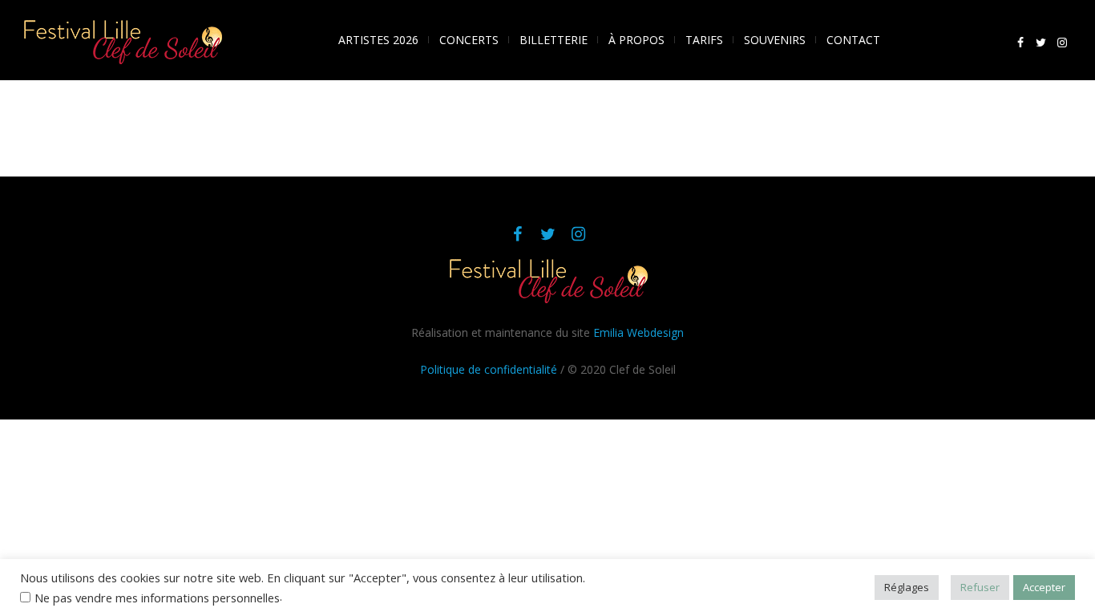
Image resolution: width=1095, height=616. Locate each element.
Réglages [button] (906, 587)
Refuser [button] (980, 587)
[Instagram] (1062, 42)
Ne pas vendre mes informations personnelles (157, 598)
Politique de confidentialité (488, 369)
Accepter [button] (1044, 587)
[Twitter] (1041, 42)
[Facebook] (1020, 42)
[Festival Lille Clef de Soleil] (547, 279)
